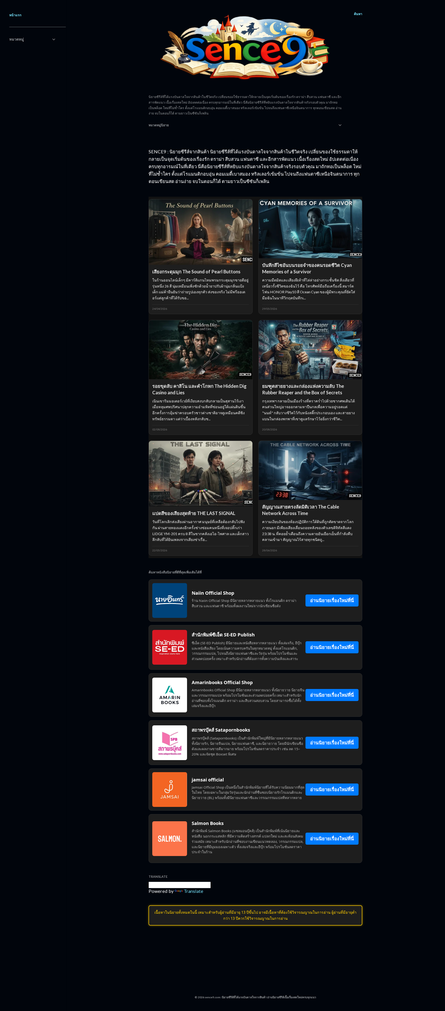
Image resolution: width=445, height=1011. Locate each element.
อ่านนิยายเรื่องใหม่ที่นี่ (332, 600)
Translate (193, 891)
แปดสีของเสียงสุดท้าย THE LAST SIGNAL (193, 513)
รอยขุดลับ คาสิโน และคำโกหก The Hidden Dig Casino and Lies (199, 389)
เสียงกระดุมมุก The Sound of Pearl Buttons (196, 271)
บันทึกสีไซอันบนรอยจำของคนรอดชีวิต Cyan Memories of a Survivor (307, 268)
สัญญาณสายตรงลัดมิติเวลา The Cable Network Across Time (300, 510)
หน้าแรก (15, 15)
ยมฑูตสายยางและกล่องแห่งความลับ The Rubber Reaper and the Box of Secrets (303, 389)
